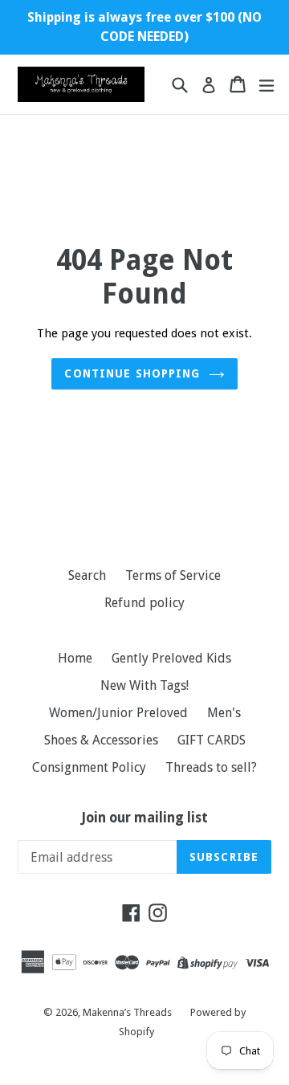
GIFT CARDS (211, 740)
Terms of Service (173, 575)
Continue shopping (132, 373)
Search (87, 575)
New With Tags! (144, 685)
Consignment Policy (89, 767)
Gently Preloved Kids (171, 658)
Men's (224, 712)
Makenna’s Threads (128, 1012)
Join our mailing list (145, 818)
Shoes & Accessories (101, 740)
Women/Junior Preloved (118, 712)
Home (75, 658)
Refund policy (144, 602)
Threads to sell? (211, 767)
